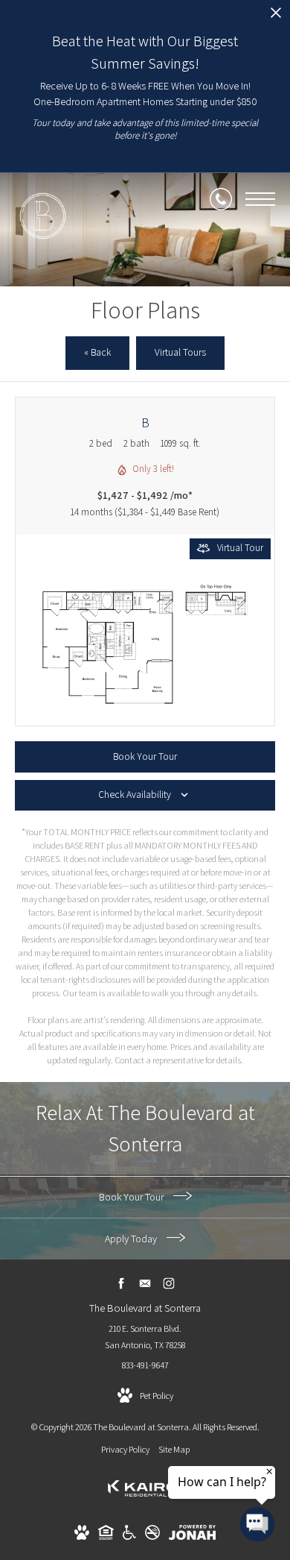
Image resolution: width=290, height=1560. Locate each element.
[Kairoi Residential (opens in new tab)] (145, 1501)
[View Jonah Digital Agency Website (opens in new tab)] (192, 1535)
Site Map (174, 1449)
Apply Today (132, 1238)
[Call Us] (221, 199)
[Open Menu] (260, 199)
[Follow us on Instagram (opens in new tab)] (169, 1283)
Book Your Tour (132, 1197)
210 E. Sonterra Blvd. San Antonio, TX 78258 (145, 1336)
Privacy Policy (125, 1449)
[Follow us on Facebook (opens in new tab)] (121, 1283)
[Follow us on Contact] (145, 1283)
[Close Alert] (276, 17)
